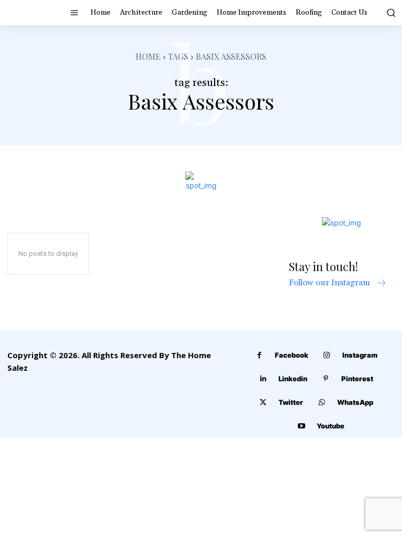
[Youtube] (301, 426)
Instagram (359, 355)
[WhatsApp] (321, 402)
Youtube (330, 426)
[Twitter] (263, 402)
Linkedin (292, 378)
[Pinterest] (326, 379)
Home (148, 56)
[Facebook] (259, 355)
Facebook (291, 355)
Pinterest (357, 378)
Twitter (290, 402)
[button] (390, 12)
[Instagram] (327, 355)
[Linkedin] (263, 379)
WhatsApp (355, 402)
